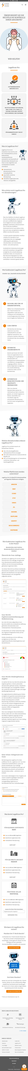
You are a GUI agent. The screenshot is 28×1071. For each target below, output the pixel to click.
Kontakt (14, 1063)
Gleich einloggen (14, 947)
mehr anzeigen (23, 1030)
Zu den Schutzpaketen (14, 991)
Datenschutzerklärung (14, 1058)
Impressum (14, 1060)
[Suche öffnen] (22, 4)
